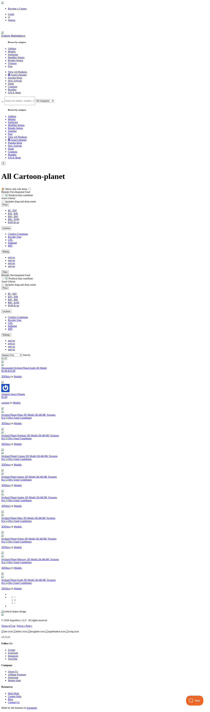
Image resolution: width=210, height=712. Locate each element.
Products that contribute (20, 195)
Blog (10, 699)
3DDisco (6, 376)
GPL (10, 239)
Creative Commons (18, 234)
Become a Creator (17, 8)
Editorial (12, 242)
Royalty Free (14, 236)
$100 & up (13, 222)
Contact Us (14, 702)
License (6, 228)
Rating (6, 251)
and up (11, 257)
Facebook (13, 653)
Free (10, 66)
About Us (13, 671)
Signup (11, 20)
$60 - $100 (13, 219)
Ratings (6, 335)
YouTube (12, 658)
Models (18, 376)
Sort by (27, 355)
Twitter (11, 650)
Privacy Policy (24, 625)
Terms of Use (8, 625)
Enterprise (13, 677)
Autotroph (31, 707)
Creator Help (14, 696)
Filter (5, 272)
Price (5, 205)
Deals (11, 83)
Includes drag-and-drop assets (20, 201)
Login (11, 14)
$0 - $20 (12, 210)
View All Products (17, 71)
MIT (10, 245)
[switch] (30, 189)
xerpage (5, 402)
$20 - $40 (13, 213)
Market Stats (14, 680)
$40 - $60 (13, 216)
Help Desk (13, 693)
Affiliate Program (17, 674)
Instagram (13, 655)
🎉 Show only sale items (14, 189)
